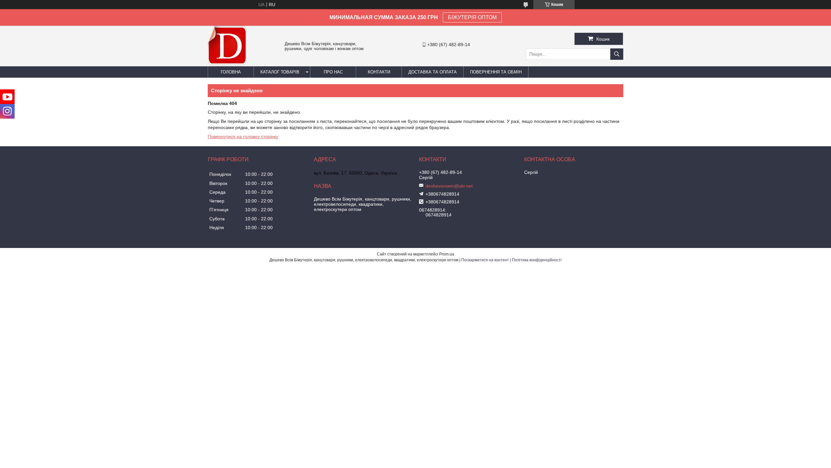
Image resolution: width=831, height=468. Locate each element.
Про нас (333, 72)
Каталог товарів (279, 72)
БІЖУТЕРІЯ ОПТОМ (472, 17)
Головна (231, 72)
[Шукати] (616, 54)
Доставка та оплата (432, 72)
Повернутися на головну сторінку (243, 136)
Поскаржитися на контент (485, 260)
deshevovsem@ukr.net (449, 185)
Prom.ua (446, 254)
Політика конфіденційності (537, 260)
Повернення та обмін (496, 72)
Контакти (379, 72)
